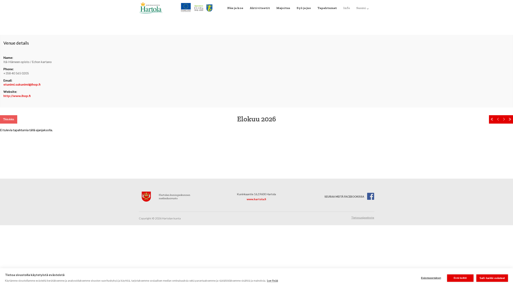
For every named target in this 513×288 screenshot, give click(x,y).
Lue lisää (272, 280)
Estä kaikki (460, 278)
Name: (8, 57)
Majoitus (283, 8)
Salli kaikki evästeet (492, 278)
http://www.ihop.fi (17, 96)
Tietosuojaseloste (362, 217)
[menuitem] (235, 8)
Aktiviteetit (260, 8)
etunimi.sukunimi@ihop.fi (21, 84)
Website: (10, 91)
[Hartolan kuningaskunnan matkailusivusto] (151, 7)
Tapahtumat (327, 8)
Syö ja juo (304, 8)
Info (346, 8)
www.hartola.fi (256, 199)
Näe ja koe (235, 8)
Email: (7, 80)
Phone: (8, 69)
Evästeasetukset (431, 278)
